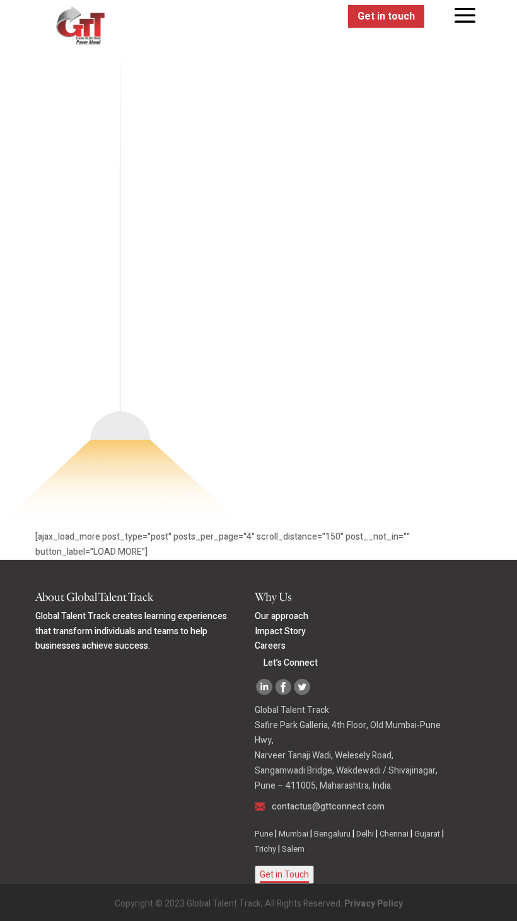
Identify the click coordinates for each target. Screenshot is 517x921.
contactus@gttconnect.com (328, 806)
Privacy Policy (373, 903)
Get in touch (386, 16)
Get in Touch (284, 874)
